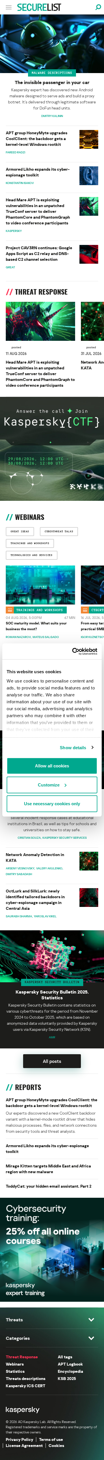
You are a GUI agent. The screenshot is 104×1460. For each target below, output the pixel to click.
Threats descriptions (25, 1378)
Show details (73, 747)
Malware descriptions (52, 73)
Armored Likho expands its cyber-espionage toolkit (38, 172)
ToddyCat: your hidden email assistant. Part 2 (48, 1186)
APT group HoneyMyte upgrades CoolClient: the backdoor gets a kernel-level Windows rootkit (36, 138)
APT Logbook (70, 1364)
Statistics (15, 1371)
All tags (65, 1356)
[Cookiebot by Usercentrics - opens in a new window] (73, 651)
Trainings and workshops (39, 610)
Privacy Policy (19, 1439)
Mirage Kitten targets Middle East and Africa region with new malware (48, 1168)
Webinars (15, 1364)
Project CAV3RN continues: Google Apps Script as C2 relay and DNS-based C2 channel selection (39, 253)
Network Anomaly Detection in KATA (35, 857)
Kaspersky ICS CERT (25, 1385)
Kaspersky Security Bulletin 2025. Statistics (52, 994)
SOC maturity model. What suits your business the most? (36, 626)
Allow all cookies (52, 765)
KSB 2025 (67, 1378)
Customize (49, 784)
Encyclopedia (70, 1371)
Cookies (56, 1445)
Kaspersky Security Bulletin (52, 982)
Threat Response (22, 1356)
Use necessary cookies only (52, 803)
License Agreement (24, 1445)
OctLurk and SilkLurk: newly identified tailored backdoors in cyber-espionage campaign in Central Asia (35, 899)
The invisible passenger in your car (52, 82)
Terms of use (51, 1439)
